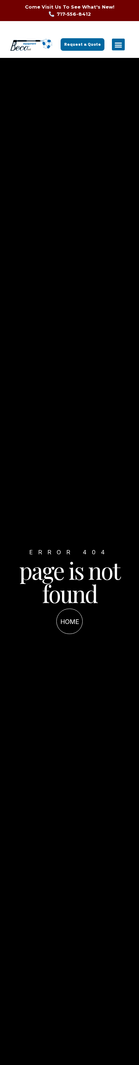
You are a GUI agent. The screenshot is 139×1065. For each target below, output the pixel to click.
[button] (118, 44)
